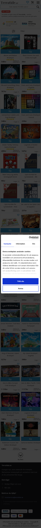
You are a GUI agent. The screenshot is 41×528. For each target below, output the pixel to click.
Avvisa (20, 288)
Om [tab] (33, 244)
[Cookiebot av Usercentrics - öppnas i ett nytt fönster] (29, 237)
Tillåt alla (20, 281)
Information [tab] (20, 244)
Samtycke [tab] (7, 244)
